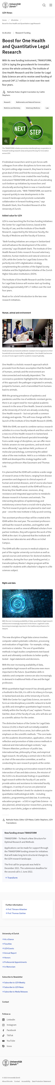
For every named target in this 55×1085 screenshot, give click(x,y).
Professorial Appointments (15, 962)
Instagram (11, 1024)
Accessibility (26, 1081)
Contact (17, 1081)
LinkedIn (11, 1019)
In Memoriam (9, 966)
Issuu (9, 1046)
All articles (14, 20)
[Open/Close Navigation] (50, 5)
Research (7, 102)
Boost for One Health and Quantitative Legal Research (21, 23)
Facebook (11, 1030)
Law (47, 108)
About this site (7, 1081)
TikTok (10, 1035)
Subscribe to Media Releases (16, 991)
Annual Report (10, 953)
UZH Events (9, 948)
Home (4, 20)
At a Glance (9, 939)
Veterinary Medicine (33, 108)
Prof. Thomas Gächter (17, 913)
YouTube (11, 1040)
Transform (12, 877)
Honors (7, 957)
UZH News (7, 12)
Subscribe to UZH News (14, 987)
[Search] (44, 5)
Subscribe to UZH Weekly (14, 982)
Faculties (8, 944)
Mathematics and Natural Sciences (28, 102)
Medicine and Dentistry (12, 108)
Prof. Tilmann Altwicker (17, 909)
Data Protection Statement (41, 1081)
